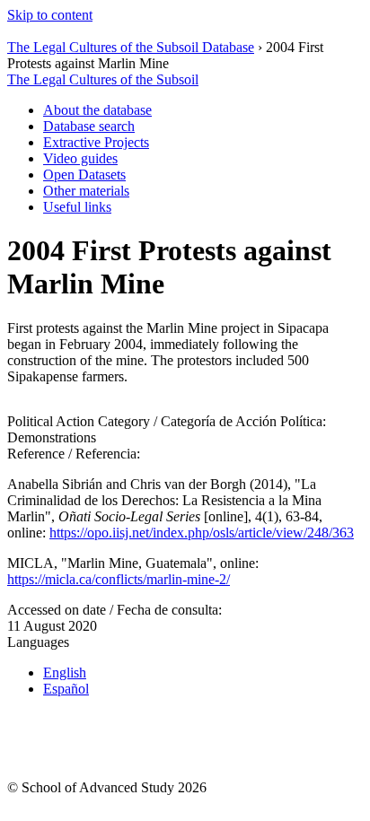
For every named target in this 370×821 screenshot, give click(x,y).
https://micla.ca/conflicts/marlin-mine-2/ (118, 579)
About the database (97, 110)
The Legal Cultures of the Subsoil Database (130, 47)
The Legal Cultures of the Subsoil (102, 79)
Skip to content (49, 14)
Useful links (77, 206)
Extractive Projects (96, 142)
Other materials (86, 190)
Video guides (80, 158)
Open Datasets (84, 174)
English (64, 672)
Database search (89, 126)
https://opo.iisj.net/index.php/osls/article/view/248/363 (201, 532)
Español (66, 688)
